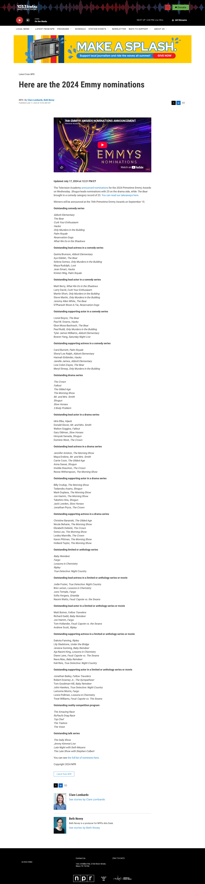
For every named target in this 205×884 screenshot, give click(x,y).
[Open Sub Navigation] (31, 29)
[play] (19, 20)
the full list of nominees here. (84, 757)
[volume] (28, 20)
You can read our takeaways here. (120, 195)
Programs (63, 29)
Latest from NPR (45, 29)
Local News (22, 29)
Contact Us (80, 858)
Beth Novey (49, 100)
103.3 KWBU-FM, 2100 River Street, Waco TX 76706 (91, 865)
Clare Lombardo (35, 100)
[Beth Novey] (60, 825)
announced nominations (94, 187)
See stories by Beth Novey (84, 827)
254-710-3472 (118, 858)
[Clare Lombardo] (60, 801)
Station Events (97, 29)
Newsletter (119, 29)
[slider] (32, 20)
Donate (182, 7)
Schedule (80, 29)
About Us (159, 29)
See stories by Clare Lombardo (87, 799)
